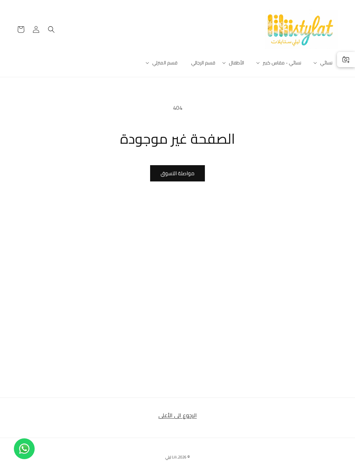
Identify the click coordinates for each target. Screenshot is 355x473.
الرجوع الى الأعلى (177, 415)
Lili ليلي (171, 457)
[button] (326, 62)
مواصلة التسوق (177, 173)
